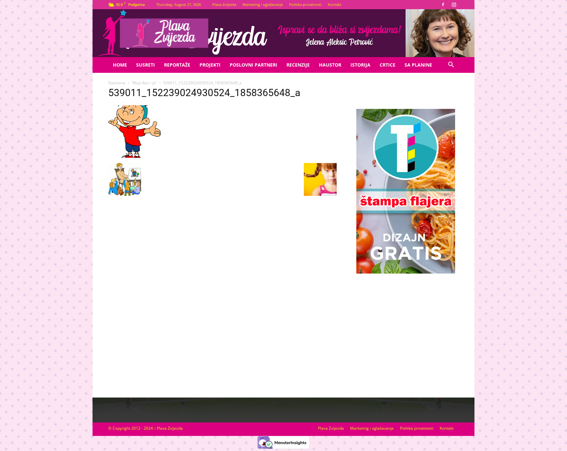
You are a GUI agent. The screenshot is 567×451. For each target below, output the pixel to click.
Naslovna (116, 83)
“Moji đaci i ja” (144, 83)
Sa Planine (418, 65)
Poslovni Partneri (253, 65)
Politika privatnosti (305, 4)
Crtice (387, 65)
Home (120, 65)
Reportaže (177, 65)
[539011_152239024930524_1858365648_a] (134, 156)
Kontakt (334, 4)
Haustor (330, 65)
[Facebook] (443, 4)
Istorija (360, 65)
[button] (451, 65)
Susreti (145, 65)
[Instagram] (454, 4)
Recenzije (298, 65)
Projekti (210, 65)
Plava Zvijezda (224, 4)
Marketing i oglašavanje (262, 4)
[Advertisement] (405, 329)
